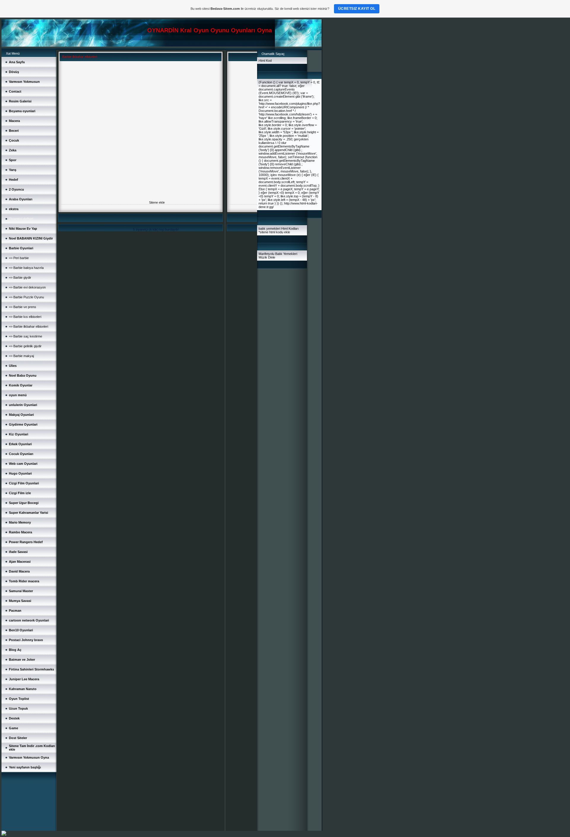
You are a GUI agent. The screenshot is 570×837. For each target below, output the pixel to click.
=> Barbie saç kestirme (25, 336)
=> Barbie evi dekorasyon (27, 287)
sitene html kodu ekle (275, 232)
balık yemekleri (269, 228)
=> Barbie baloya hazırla (26, 268)
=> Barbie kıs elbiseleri (25, 316)
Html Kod (265, 60)
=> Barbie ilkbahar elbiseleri (28, 326)
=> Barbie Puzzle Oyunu (26, 297)
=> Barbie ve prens (22, 307)
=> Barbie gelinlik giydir (25, 346)
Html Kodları (290, 228)
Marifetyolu (266, 254)
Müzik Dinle (267, 257)
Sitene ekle (157, 202)
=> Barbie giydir (20, 277)
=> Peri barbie (19, 258)
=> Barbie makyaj (21, 356)
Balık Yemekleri (286, 254)
